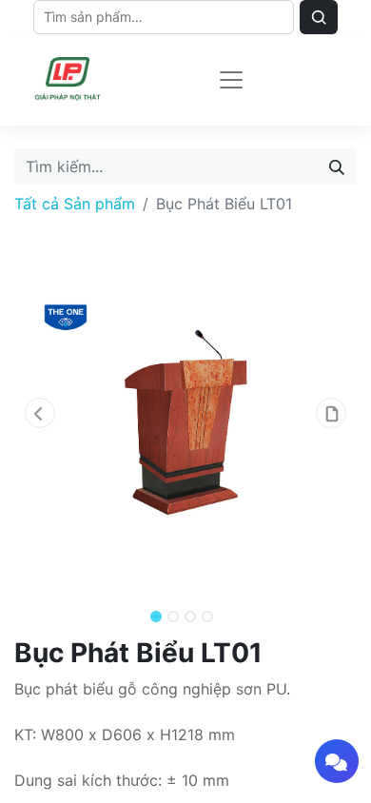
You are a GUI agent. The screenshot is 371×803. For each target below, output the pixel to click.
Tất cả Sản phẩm (74, 203)
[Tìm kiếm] (337, 166)
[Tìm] (319, 17)
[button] (40, 413)
